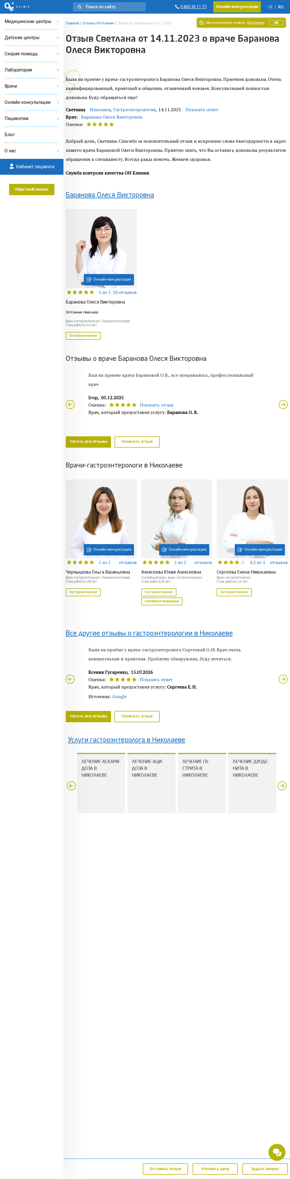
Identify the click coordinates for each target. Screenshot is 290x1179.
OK (276, 23)
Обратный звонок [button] (32, 189)
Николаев (100, 109)
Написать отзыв (137, 442)
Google (119, 696)
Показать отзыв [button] (157, 405)
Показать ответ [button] (201, 109)
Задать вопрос (265, 1169)
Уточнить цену (215, 1169)
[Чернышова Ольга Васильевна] (101, 538)
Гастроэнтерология (134, 109)
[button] (109, 6)
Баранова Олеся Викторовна (111, 117)
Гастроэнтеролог (83, 336)
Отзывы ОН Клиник (98, 23)
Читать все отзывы (88, 442)
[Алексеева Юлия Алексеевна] (176, 543)
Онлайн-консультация (112, 279)
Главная (72, 23)
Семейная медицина (162, 601)
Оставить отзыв (165, 1169)
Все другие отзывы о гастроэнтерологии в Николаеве (149, 633)
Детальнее (256, 23)
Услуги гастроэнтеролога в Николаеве (126, 740)
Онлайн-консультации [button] (237, 7)
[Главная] (17, 6)
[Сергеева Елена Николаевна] (252, 538)
